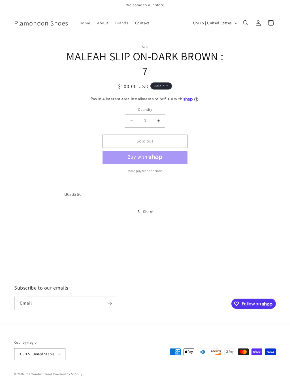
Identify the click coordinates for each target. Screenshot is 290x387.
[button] (246, 23)
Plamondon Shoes (39, 374)
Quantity (145, 109)
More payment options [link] (145, 171)
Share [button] (148, 211)
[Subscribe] (109, 303)
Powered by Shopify (67, 374)
